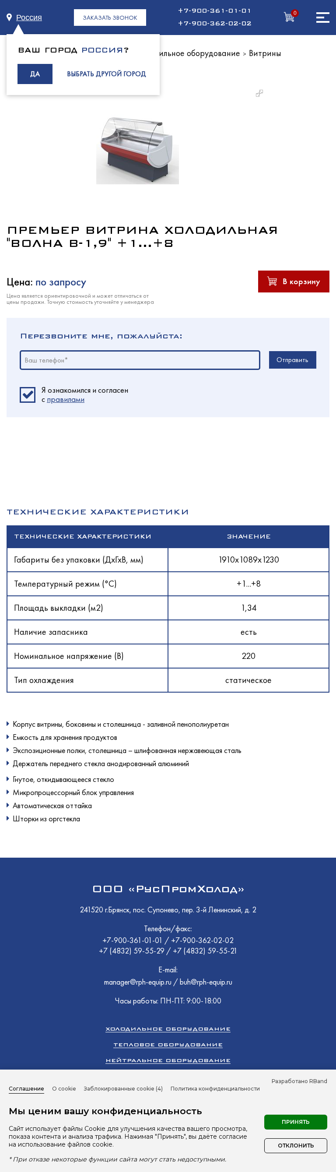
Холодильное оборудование (188, 53)
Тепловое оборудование (168, 1044)
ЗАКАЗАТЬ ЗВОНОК (110, 17)
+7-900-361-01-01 (215, 10)
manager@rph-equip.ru (138, 982)
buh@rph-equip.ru (206, 982)
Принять (296, 1122)
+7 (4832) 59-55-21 (205, 951)
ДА (35, 73)
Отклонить (296, 1145)
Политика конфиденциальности (215, 1088)
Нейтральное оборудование (168, 1060)
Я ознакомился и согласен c (85, 395)
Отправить (292, 359)
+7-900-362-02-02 (215, 23)
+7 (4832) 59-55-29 (132, 951)
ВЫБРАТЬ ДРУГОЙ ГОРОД (106, 73)
